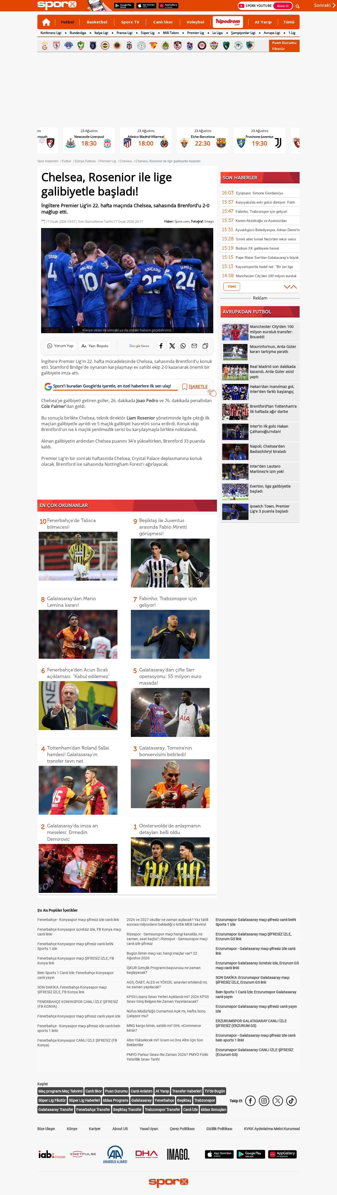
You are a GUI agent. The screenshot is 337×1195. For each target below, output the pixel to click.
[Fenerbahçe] (105, 45)
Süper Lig (148, 33)
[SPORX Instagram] (264, 1101)
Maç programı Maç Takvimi (60, 1091)
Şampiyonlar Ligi (243, 33)
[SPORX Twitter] (278, 1101)
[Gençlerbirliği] (117, 45)
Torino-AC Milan (264, 136)
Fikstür (278, 48)
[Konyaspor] (238, 45)
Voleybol (195, 21)
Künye (72, 1129)
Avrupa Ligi (272, 33)
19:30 (207, 143)
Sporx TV (130, 21)
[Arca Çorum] (201, 45)
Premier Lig (195, 33)
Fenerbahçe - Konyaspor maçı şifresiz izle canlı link (78, 920)
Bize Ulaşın (46, 1129)
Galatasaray (141, 1100)
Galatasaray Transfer (55, 1109)
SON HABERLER (240, 178)
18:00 (93, 143)
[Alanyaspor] (165, 45)
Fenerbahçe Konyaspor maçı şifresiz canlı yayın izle (78, 1016)
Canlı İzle (190, 1109)
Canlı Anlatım (141, 1091)
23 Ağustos (93, 130)
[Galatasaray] (44, 45)
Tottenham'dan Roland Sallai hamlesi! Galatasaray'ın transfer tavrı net (78, 754)
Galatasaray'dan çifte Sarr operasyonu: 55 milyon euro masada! (170, 676)
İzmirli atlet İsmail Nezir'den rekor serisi (266, 239)
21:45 (263, 143)
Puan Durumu (284, 42)
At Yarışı (263, 21)
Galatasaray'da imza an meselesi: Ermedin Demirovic (72, 832)
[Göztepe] (153, 45)
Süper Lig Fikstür (52, 1100)
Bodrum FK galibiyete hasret (257, 248)
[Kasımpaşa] (68, 45)
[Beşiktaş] (129, 45)
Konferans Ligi (51, 33)
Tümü (288, 21)
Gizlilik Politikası (219, 1129)
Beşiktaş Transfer (127, 1109)
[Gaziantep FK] (177, 45)
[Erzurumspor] (250, 45)
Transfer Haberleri (186, 1091)
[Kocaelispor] (226, 45)
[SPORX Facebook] (250, 1101)
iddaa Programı (115, 1100)
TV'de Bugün (215, 1091)
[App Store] (219, 1157)
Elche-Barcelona (150, 136)
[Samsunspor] (56, 45)
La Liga (217, 33)
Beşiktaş (184, 1100)
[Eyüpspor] (214, 45)
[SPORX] (168, 1183)
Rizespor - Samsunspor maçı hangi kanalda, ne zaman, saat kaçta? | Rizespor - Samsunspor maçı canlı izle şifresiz (167, 939)
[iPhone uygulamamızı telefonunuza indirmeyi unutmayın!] (144, 8)
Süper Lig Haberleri (84, 1100)
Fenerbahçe (164, 1100)
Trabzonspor (204, 1100)
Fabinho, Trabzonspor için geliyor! (261, 212)
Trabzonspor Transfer (162, 1109)
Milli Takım (171, 33)
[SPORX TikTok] (291, 1101)
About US (120, 1129)
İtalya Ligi (101, 33)
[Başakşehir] (92, 45)
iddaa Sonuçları (213, 1109)
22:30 (150, 143)
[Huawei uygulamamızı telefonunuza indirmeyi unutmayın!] (166, 8)
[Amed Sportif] (80, 45)
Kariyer (95, 1129)
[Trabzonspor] (189, 45)
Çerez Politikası (182, 1129)
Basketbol (97, 21)
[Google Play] (250, 1157)
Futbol (67, 21)
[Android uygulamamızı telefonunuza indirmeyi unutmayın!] (122, 8)
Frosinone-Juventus (207, 136)
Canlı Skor (163, 21)
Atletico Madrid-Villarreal (93, 136)
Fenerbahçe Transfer (93, 1109)
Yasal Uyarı (149, 1129)
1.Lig (292, 33)
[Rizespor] (141, 45)
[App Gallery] (282, 1157)
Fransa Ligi (124, 33)
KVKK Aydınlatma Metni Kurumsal (272, 1129)
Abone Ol (283, 6)
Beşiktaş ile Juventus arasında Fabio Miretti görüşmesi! (163, 527)
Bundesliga (78, 33)
